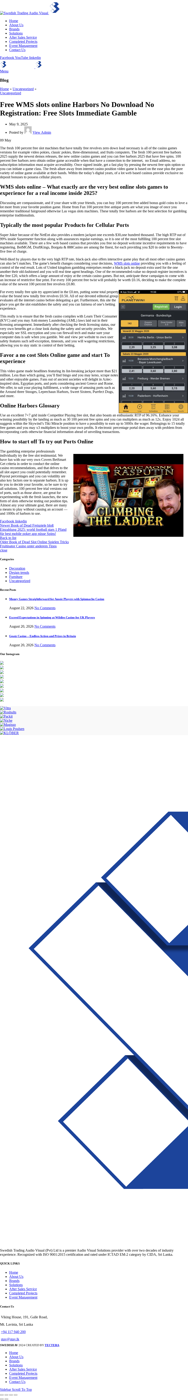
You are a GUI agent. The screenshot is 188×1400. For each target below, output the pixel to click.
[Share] (6, 1395)
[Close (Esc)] (2, 1395)
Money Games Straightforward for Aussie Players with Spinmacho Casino (56, 599)
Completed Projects (23, 1293)
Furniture (15, 577)
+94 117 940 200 (13, 1332)
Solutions (16, 1285)
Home (4, 89)
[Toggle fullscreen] (11, 1395)
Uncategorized (23, 89)
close (3, 550)
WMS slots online (127, 263)
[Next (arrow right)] (6, 1399)
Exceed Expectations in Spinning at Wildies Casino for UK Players (52, 617)
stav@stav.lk (10, 1339)
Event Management (23, 1297)
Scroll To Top (22, 1389)
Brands (14, 1281)
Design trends (19, 572)
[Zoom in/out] (15, 1395)
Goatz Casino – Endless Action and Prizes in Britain (42, 636)
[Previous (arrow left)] (2, 1399)
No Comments (44, 608)
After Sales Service (23, 1289)
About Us (16, 1277)
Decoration (17, 568)
